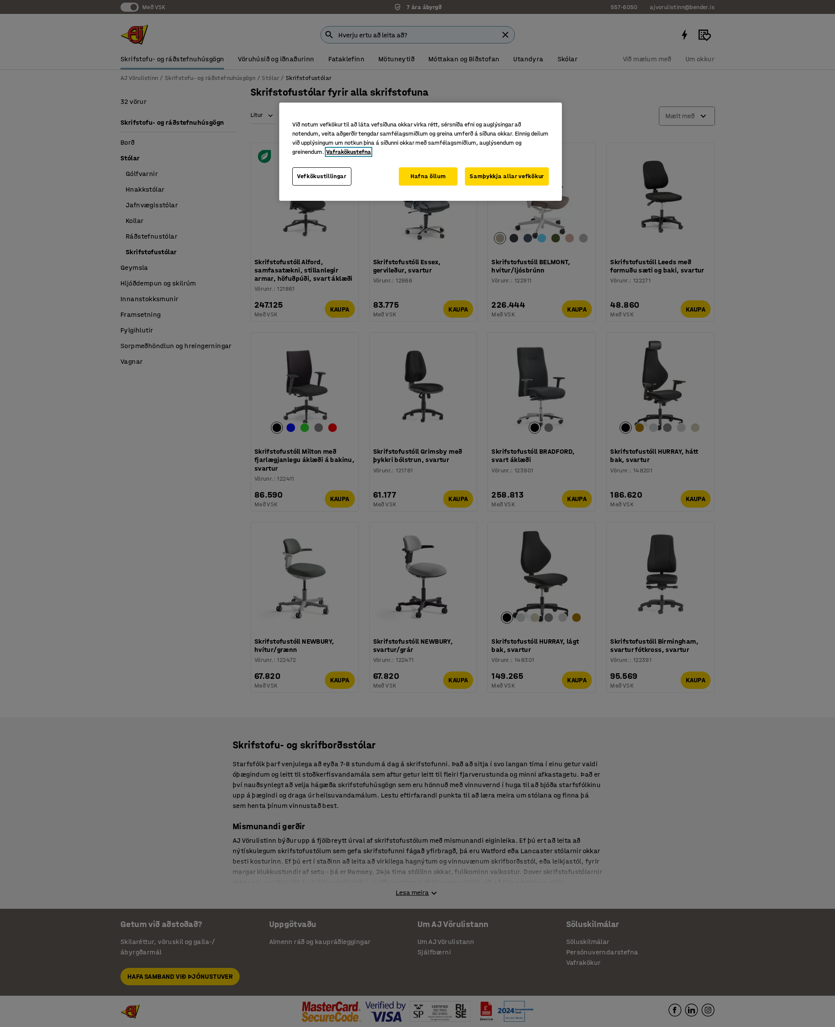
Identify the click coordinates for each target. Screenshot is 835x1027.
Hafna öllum (428, 176)
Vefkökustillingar (322, 176)
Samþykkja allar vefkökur (507, 176)
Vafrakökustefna (348, 152)
